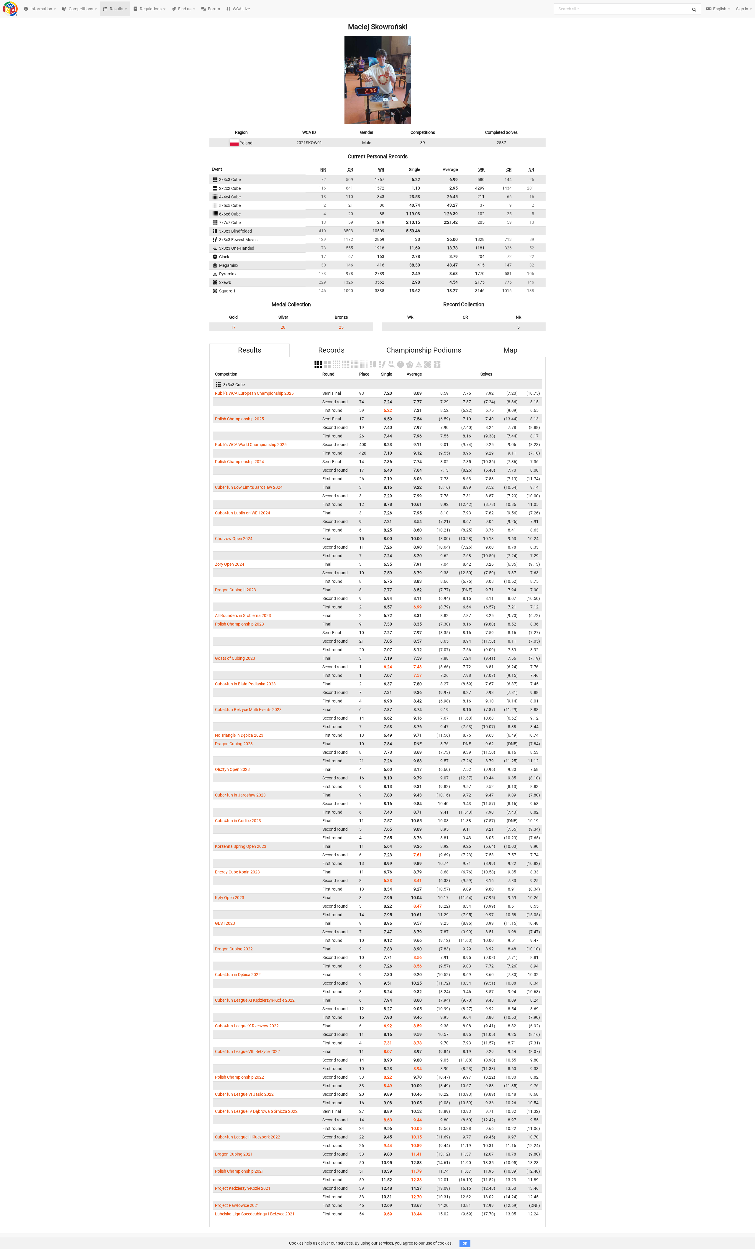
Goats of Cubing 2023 (235, 658)
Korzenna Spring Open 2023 (240, 846)
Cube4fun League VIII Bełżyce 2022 (247, 1051)
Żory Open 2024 (229, 564)
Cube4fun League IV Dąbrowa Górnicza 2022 (256, 1111)
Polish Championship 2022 (239, 1077)
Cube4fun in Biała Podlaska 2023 (245, 684)
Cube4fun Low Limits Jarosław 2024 (249, 487)
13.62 (414, 290)
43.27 (452, 205)
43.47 (452, 265)
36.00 (452, 239)
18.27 (452, 290)
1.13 (416, 188)
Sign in (742, 8)
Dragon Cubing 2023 (234, 743)
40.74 (414, 205)
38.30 (414, 265)
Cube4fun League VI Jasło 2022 (244, 1094)
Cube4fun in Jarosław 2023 (240, 795)
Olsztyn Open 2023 (232, 769)
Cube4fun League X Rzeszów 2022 (247, 1025)
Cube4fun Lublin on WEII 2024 (242, 513)
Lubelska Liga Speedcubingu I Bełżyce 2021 (255, 1214)
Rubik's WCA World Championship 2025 (251, 444)
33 (417, 239)
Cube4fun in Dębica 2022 (238, 974)
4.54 (453, 282)
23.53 (414, 196)
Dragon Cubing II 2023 (235, 590)
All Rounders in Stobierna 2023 (243, 615)
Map (510, 350)
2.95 (453, 188)
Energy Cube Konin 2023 (237, 872)
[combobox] (627, 8)
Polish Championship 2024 (239, 461)
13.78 (452, 248)
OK (465, 1243)
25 (341, 327)
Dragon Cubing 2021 (234, 1154)
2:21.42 (451, 222)
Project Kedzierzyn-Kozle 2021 (242, 1188)
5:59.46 (413, 230)
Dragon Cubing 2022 (234, 949)
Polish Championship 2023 (239, 624)
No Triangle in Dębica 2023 (239, 735)
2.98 (416, 282)
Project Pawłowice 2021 (237, 1205)
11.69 (414, 248)
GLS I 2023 (225, 923)
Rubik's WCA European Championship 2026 (254, 393)
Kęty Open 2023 (229, 897)
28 (283, 327)
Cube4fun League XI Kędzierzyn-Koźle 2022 (255, 1000)
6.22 (416, 179)
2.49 (416, 273)
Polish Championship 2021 (239, 1171)
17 (233, 327)
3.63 (453, 273)
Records (331, 350)
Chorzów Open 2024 (233, 538)
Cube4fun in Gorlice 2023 (238, 820)
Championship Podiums (423, 350)
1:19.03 (413, 213)
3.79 (453, 256)
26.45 (452, 196)
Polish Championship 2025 (239, 419)
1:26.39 (451, 213)
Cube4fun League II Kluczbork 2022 (247, 1137)
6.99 (453, 179)
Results (249, 350)
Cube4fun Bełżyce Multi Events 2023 (248, 709)
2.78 (416, 256)
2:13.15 (413, 222)
